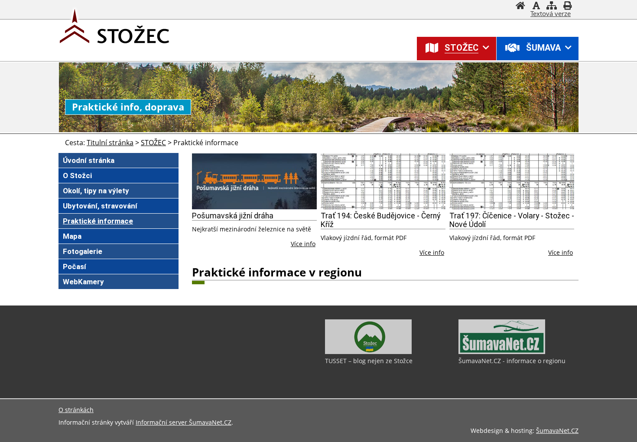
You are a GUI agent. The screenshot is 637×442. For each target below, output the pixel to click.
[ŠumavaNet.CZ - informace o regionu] (501, 352)
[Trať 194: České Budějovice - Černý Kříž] (383, 181)
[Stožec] (73, 32)
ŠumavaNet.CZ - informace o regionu (512, 361)
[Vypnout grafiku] (536, 6)
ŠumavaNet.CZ (557, 430)
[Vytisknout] (567, 6)
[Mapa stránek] (551, 6)
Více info (303, 244)
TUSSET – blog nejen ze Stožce (369, 361)
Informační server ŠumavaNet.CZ (183, 422)
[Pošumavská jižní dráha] (254, 181)
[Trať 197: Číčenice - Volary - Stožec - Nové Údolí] (511, 181)
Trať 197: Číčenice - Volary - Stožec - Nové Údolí (511, 220)
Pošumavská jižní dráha (232, 215)
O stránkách (76, 410)
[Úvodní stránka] (520, 6)
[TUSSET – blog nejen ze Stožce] (368, 352)
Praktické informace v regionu (277, 272)
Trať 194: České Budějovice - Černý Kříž (380, 220)
